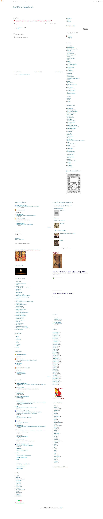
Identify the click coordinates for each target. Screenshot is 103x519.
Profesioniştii (70, 116)
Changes (18, 364)
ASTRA (17, 284)
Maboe (17, 345)
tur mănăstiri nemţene (71, 160)
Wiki (17, 406)
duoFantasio (69, 134)
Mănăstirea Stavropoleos (21, 315)
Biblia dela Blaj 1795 (71, 110)
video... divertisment (71, 90)
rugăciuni (69, 50)
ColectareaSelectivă (20, 479)
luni (54, 447)
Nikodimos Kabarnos (21, 466)
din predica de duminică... (72, 49)
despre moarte (57, 456)
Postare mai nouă (17, 71)
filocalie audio (70, 139)
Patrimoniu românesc (20, 320)
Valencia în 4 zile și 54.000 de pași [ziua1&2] (25, 224)
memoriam (56, 410)
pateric (68, 20)
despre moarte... (70, 72)
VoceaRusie (69, 123)
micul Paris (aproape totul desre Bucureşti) (24, 301)
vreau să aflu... (20, 468)
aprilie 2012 (55, 370)
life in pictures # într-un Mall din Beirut (67, 233)
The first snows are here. (21, 373)
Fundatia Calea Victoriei (22, 383)
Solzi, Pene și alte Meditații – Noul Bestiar (24, 417)
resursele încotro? (71, 151)
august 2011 (55, 383)
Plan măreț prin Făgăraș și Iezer (22, 422)
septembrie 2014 (56, 336)
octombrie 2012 (56, 361)
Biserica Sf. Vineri (19, 286)
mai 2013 (55, 350)
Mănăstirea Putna (19, 310)
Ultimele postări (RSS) (19, 239)
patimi (55, 459)
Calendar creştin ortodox (72, 111)
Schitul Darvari (19, 324)
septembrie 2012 (56, 363)
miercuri (55, 414)
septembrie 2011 (56, 381)
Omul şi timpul (70, 114)
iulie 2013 (55, 347)
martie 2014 (55, 340)
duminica (56, 428)
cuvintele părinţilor (71, 58)
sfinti (55, 419)
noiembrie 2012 (56, 360)
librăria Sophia (19, 300)
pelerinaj (69, 98)
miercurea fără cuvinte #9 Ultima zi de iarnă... (63, 205)
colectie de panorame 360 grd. (23, 463)
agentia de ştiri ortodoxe (72, 125)
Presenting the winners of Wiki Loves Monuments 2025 (27, 407)
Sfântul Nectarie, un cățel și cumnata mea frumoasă (26, 215)
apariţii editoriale (70, 76)
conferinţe (69, 62)
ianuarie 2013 (55, 356)
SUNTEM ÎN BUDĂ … (21, 397)
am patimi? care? (70, 52)
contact (68, 101)
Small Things (19, 363)
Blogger (61, 507)
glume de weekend (71, 92)
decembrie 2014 (56, 332)
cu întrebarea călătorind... (72, 64)
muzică (68, 79)
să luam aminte (70, 53)
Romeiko (18, 321)
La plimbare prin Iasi (58, 319)
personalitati (56, 433)
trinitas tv (69, 159)
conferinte (56, 439)
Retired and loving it (21, 372)
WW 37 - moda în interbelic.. (60, 230)
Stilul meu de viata (20, 223)
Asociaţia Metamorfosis (21, 283)
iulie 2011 (55, 384)
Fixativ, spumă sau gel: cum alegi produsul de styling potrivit (27, 388)
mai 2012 (55, 369)
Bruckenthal (18, 289)
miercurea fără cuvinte (71, 84)
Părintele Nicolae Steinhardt (23, 444)
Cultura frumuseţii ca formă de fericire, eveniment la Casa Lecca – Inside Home (31, 384)
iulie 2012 (55, 366)
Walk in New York (20, 359)
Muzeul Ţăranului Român (21, 304)
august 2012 (55, 364)
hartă (68, 142)
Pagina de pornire (38, 71)
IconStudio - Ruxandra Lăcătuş (22, 297)
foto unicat (62, 223)
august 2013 (55, 346)
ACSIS (17, 475)
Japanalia (18, 344)
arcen (18, 461)
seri (54, 411)
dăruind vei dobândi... (21, 218)
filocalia (69, 137)
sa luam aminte (57, 425)
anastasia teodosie (23, 7)
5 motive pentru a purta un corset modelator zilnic (26, 440)
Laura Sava (56, 318)
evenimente (69, 73)
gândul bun (69, 45)
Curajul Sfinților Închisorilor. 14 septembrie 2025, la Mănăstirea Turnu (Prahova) (31, 426)
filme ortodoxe (70, 136)
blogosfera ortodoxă (71, 128)
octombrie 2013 (56, 343)
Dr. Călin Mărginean (71, 113)
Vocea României (19, 329)
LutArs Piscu (18, 483)
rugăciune (56, 461)
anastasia (70, 36)
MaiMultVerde (19, 485)
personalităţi (69, 75)
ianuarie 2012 (55, 375)
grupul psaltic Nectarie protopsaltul (23, 295)
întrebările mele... (70, 67)
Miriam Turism (19, 303)
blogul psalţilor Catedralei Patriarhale (23, 287)
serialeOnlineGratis (71, 153)
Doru (17, 341)
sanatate (55, 462)
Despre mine (17, 238)
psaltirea (69, 21)
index (18, 459)
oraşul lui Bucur (20, 392)
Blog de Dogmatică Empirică (23, 410)
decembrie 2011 (56, 376)
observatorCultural (71, 146)
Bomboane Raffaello (58, 323)
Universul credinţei (71, 122)
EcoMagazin (18, 482)
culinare (69, 96)
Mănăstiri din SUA (19, 318)
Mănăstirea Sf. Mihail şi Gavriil (22, 312)
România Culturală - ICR (22, 457)
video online (69, 165)
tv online (69, 162)
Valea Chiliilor (70, 37)
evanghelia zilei (70, 47)
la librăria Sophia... (71, 65)
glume (55, 450)
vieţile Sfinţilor (70, 166)
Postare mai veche (59, 71)
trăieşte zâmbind (20, 387)
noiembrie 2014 (56, 333)
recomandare (56, 416)
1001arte (18, 416)
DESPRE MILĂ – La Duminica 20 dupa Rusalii (25, 445)
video (55, 431)
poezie (68, 81)
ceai (55, 448)
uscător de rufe (70, 163)
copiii (55, 453)
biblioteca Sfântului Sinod (22, 450)
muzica (55, 421)
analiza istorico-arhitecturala (23, 396)
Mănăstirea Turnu (19, 317)
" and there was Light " (21, 354)
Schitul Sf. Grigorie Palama (21, 326)
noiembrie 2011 (56, 378)
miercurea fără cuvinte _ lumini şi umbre (62, 248)
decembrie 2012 (56, 358)
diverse (68, 95)
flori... (68, 85)
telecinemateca (70, 156)
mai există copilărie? (71, 93)
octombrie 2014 (56, 335)
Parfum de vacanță (20, 211)
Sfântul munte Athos (71, 120)
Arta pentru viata (20, 439)
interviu (55, 434)
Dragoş (17, 342)
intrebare (56, 455)
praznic (68, 56)
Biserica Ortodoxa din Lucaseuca (24, 455)
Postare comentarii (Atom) (24, 74)
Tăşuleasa (18, 494)
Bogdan (17, 338)
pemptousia (69, 150)
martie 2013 (55, 353)
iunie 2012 (55, 367)
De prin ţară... (19, 339)
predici (68, 59)
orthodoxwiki (70, 148)
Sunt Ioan (19, 421)
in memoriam (70, 70)
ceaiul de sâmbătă (71, 89)
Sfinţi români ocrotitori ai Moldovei (23, 327)
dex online (69, 131)
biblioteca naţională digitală (73, 126)
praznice (55, 407)
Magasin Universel (20, 393)
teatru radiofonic (70, 154)
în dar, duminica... (70, 82)
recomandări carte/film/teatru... (73, 78)
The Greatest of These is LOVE (23, 367)
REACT (17, 491)
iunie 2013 (55, 349)
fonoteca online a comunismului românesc (76, 140)
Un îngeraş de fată (20, 210)
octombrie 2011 (56, 380)
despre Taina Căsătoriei (22, 205)
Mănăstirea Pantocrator (21, 309)
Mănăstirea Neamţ (20, 307)
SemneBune (69, 119)
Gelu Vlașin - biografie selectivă (22, 436)
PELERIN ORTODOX (21, 401)
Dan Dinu (18, 290)
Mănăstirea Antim (19, 306)
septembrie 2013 (56, 344)
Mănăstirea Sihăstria (20, 314)
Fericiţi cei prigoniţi (20, 294)
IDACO (17, 298)
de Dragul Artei (19, 292)
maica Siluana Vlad (71, 143)
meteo (68, 145)
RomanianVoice (70, 117)
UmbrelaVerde (19, 495)
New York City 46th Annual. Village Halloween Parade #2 (27, 360)
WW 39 (61, 240)
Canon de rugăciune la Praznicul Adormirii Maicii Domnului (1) (28, 206)
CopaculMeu (18, 480)
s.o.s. (55, 438)
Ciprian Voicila (20, 425)
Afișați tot (48, 227)
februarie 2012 (56, 373)
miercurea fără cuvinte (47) (59, 220)
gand (18, 28)
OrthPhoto (69, 18)
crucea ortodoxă (70, 130)
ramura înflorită (20, 214)
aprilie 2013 (55, 352)
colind (55, 445)
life (54, 424)
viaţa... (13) (56, 218)
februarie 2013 (56, 355)
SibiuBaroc (19, 448)
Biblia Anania (70, 108)
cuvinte (55, 427)
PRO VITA (18, 488)
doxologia (69, 133)
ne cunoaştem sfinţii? (71, 55)
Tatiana (17, 347)
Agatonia (18, 477)
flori (54, 418)
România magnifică (20, 323)
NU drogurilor (19, 486)
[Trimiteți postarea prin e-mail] (25, 27)
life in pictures (70, 87)
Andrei (17, 336)
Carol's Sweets (57, 322)
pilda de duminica (57, 422)
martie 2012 (55, 372)
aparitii (55, 430)
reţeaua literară (20, 435)
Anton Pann (18, 281)
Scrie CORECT (19, 492)
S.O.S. (68, 99)
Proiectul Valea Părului (20, 489)
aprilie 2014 (55, 338)
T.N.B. (18, 453)
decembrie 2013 (56, 341)
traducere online (70, 157)
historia (18, 429)
